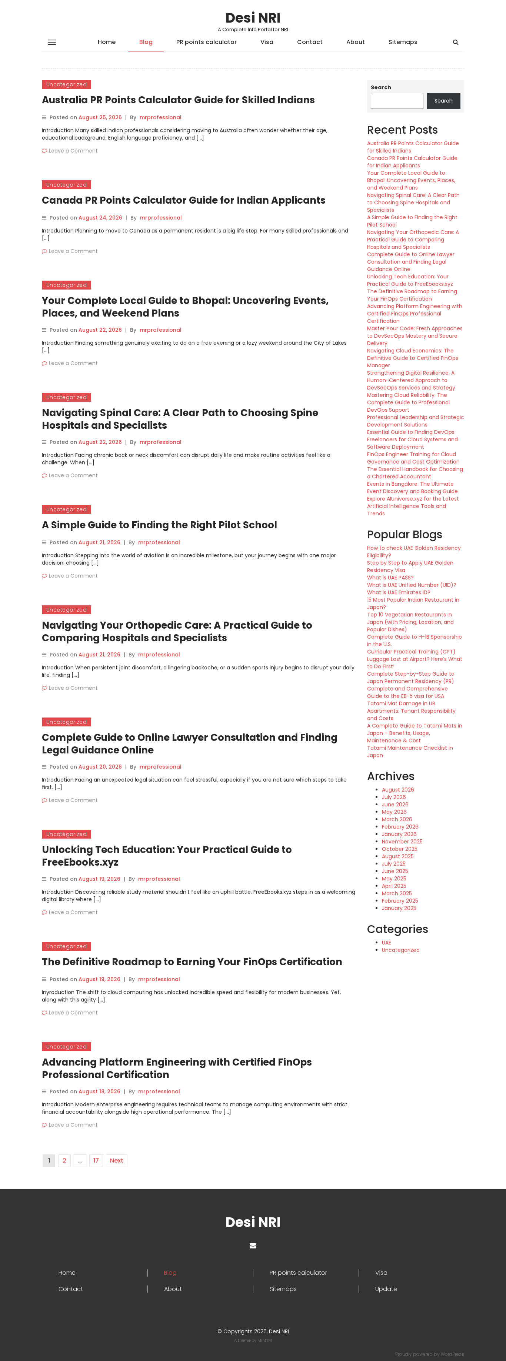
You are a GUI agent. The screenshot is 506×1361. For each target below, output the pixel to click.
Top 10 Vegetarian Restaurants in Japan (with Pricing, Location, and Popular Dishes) (410, 622)
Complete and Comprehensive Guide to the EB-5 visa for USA (407, 692)
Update (386, 1289)
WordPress (452, 1354)
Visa (266, 42)
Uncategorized (66, 84)
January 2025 (399, 908)
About (355, 42)
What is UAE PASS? (390, 577)
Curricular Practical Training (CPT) (411, 651)
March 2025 (397, 893)
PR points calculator (206, 42)
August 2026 (398, 789)
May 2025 (394, 878)
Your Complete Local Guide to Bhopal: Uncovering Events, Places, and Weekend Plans (185, 307)
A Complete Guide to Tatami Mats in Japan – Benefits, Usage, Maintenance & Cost (414, 733)
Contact (310, 42)
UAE (386, 942)
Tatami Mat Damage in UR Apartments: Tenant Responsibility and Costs (411, 711)
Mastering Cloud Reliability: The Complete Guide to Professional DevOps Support (408, 402)
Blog (146, 42)
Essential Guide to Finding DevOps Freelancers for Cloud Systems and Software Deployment (412, 439)
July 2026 (394, 797)
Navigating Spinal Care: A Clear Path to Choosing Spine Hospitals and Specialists (180, 419)
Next (116, 1160)
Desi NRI (253, 18)
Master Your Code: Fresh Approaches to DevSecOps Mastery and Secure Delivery (415, 336)
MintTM (264, 1340)
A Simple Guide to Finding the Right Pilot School (159, 525)
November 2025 (402, 841)
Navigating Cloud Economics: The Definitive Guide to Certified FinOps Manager (412, 358)
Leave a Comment (73, 150)
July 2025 (394, 863)
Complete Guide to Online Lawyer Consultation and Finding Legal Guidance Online (189, 744)
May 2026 (394, 812)
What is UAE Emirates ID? (398, 592)
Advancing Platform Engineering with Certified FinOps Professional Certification (177, 1068)
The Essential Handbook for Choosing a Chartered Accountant (415, 472)
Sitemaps (403, 42)
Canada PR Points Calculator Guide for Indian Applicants (184, 200)
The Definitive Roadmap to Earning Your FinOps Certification (192, 962)
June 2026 (395, 804)
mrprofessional (161, 117)
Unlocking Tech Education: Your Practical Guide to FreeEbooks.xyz (167, 856)
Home (107, 42)
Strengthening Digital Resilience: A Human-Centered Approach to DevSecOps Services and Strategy (411, 380)
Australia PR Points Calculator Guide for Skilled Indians (178, 100)
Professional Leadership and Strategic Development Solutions (415, 421)
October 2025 (399, 849)
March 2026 (397, 819)
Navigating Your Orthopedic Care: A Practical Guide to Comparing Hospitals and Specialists (177, 632)
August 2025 (398, 856)
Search (381, 87)
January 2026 (399, 834)
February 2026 (400, 826)
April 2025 (394, 886)
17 (96, 1160)
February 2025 (400, 900)
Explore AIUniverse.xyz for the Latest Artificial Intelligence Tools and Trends (413, 506)
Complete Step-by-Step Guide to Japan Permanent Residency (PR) (411, 677)
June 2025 (395, 871)
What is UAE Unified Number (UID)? (411, 585)
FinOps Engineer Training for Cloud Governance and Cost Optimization (413, 458)
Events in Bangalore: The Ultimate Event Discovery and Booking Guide (412, 487)
